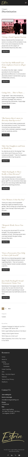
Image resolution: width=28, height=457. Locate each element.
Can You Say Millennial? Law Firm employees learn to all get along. (14, 64)
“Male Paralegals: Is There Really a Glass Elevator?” (11, 173)
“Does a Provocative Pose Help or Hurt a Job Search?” (13, 254)
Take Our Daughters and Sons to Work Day (13, 147)
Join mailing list (6, 394)
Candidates (6, 366)
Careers (4, 316)
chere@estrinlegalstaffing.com (10, 400)
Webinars (4, 377)
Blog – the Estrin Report (8, 374)
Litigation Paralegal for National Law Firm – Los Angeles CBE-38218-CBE (14, 327)
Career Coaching (6, 369)
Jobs (3, 371)
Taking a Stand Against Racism (14, 37)
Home (3, 357)
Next (9, 308)
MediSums (5, 382)
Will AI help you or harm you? (10, 336)
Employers (6, 364)
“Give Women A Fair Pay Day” (13, 199)
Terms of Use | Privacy (8, 379)
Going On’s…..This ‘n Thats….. (13, 92)
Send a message (7, 397)
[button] (26, 2)
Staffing (4, 362)
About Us (4, 359)
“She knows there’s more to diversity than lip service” (12, 119)
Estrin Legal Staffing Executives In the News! (14, 331)
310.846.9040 (5, 404)
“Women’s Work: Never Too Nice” (12, 226)
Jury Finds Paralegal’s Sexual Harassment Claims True (12, 282)
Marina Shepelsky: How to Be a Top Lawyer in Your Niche (14, 339)
